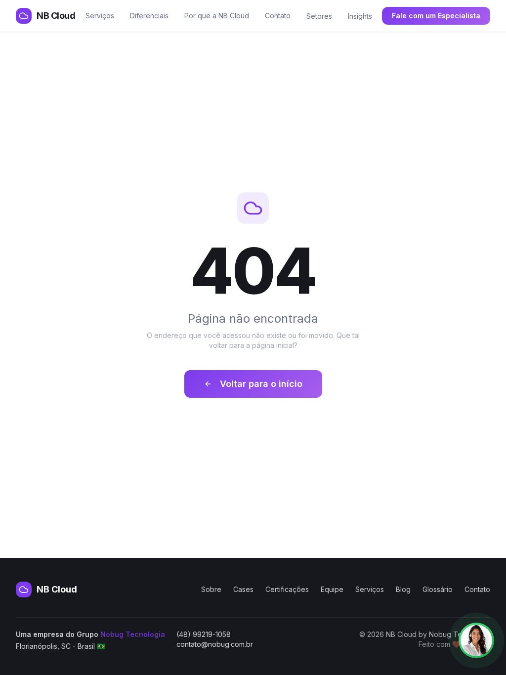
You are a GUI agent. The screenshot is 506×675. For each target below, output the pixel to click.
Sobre (211, 589)
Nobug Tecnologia (132, 634)
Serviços (99, 15)
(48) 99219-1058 (203, 634)
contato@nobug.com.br (214, 644)
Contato (278, 15)
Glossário (437, 589)
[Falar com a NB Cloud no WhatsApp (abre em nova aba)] (476, 640)
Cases (243, 589)
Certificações (287, 589)
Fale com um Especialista (436, 15)
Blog (403, 589)
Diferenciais (149, 15)
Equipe (332, 589)
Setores (319, 16)
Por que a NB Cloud (216, 15)
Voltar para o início (261, 384)
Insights (360, 16)
